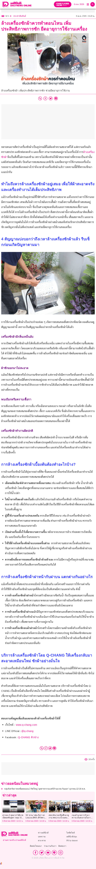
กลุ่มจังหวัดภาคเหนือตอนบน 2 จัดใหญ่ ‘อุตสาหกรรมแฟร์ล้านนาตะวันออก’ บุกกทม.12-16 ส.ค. (45, 789)
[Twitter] (50, 748)
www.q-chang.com (26, 724)
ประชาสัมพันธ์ (19, 16)
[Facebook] (46, 748)
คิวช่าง (35, 737)
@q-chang (27, 731)
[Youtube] (48, 852)
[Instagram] (60, 852)
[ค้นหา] (92, 4)
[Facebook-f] (35, 852)
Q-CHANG (24, 737)
